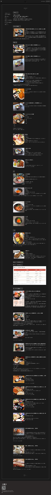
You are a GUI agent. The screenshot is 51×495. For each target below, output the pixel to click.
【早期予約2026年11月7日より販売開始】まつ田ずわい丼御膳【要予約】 (35, 343)
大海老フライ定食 (28, 148)
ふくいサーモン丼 (27, 201)
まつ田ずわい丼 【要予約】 (30, 330)
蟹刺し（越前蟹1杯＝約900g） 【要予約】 (32, 445)
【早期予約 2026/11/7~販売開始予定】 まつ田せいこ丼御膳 (34, 313)
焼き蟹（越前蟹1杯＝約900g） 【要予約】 (32, 459)
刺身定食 (26, 134)
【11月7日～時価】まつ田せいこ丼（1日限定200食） (33, 291)
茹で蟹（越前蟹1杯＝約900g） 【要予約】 (32, 428)
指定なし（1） (7, 24)
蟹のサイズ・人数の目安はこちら (18, 264)
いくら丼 (26, 216)
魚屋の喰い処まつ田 (6, 491)
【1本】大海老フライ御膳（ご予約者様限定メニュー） (33, 56)
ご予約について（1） (7, 13)
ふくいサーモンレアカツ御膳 (30, 114)
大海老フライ (27, 250)
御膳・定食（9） (7, 16)
